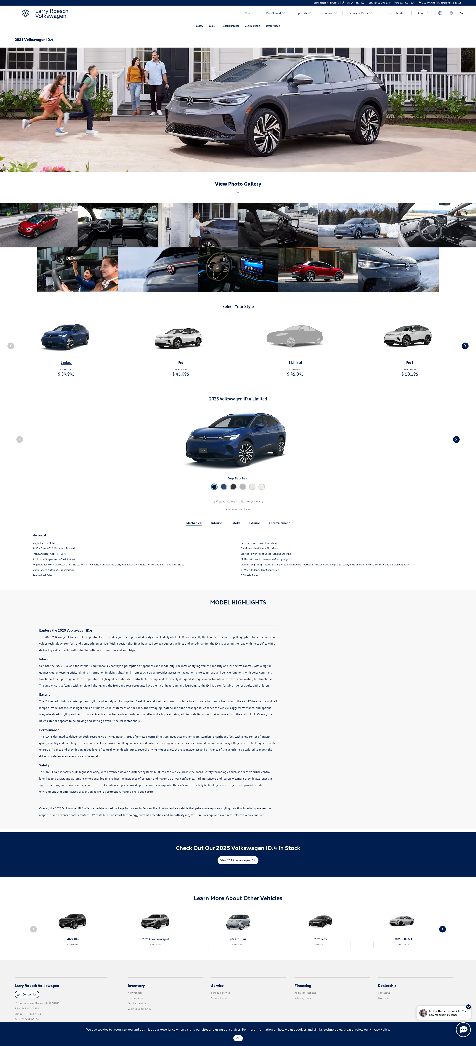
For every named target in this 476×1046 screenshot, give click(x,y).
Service (217, 985)
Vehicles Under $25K (139, 1008)
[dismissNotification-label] (468, 1006)
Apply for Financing (305, 992)
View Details (73, 944)
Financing (303, 985)
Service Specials (220, 998)
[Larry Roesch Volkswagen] (47, 12)
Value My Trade (303, 998)
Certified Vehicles (137, 1003)
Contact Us (29, 994)
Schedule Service (220, 992)
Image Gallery (254, 501)
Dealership (387, 985)
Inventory (136, 985)
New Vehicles (135, 992)
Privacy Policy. (380, 1029)
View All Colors (225, 501)
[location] (420, 2)
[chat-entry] (463, 1029)
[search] (462, 13)
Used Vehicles (135, 998)
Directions (383, 998)
